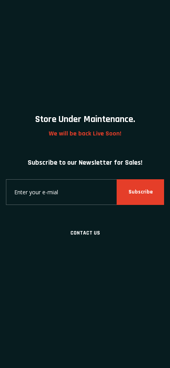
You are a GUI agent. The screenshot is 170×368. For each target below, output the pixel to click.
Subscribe (140, 191)
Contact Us (85, 233)
